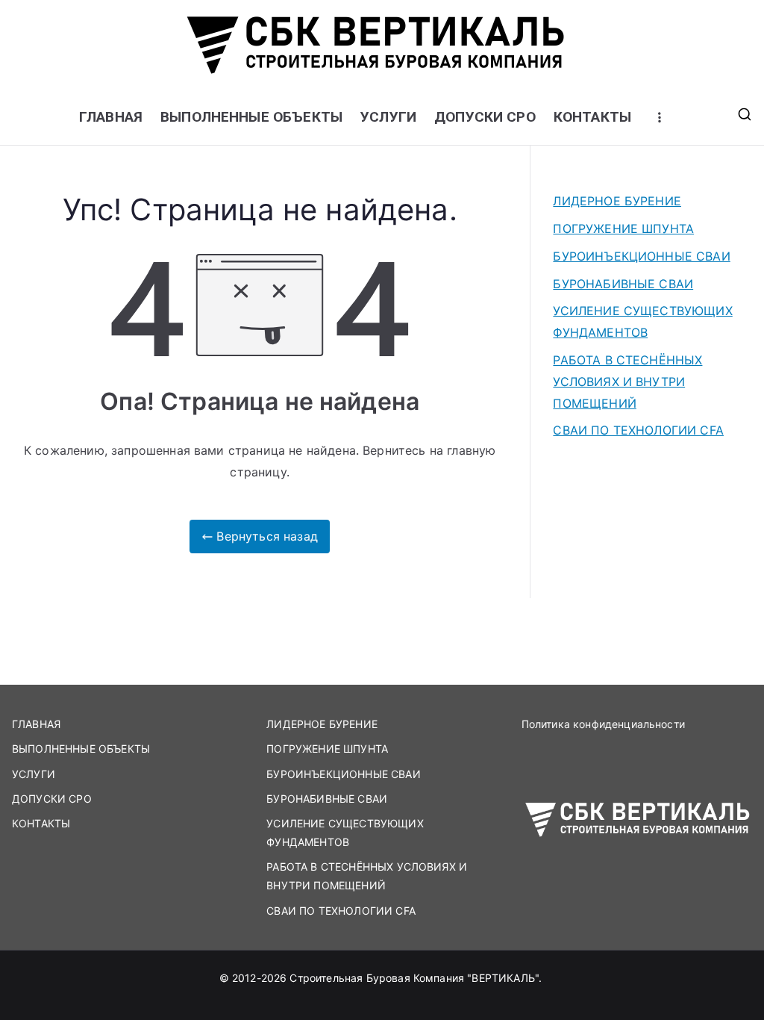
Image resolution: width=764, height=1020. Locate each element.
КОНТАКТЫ (592, 116)
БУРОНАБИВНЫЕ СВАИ (623, 283)
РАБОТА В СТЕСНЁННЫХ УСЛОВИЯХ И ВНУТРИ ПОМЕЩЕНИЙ (627, 381)
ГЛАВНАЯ (111, 116)
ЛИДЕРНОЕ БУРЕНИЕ (617, 200)
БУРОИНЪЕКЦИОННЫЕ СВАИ (641, 256)
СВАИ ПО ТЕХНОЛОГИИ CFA (638, 430)
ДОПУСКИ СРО (485, 116)
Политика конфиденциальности (603, 724)
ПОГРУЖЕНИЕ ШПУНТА (623, 228)
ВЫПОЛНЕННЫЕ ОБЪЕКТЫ (251, 116)
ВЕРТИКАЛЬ (503, 977)
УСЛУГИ (388, 116)
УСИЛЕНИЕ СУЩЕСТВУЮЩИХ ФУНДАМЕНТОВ (642, 321)
